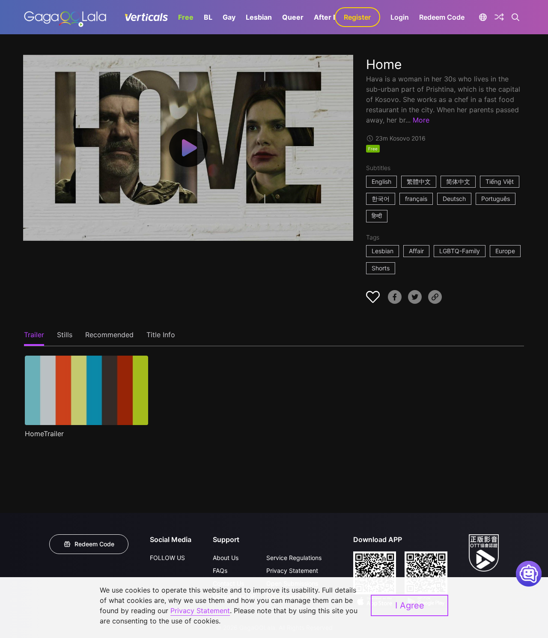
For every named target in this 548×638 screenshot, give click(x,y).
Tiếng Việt (499, 181)
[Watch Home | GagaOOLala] (65, 17)
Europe (505, 251)
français (416, 198)
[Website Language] (483, 17)
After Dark (331, 17)
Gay (229, 17)
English (381, 181)
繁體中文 (419, 181)
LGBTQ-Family (459, 251)
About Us (225, 557)
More (421, 120)
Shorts (381, 268)
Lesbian (259, 17)
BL (208, 17)
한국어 (381, 198)
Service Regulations (294, 557)
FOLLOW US (167, 557)
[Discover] (499, 17)
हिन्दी (377, 215)
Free (186, 17)
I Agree (409, 605)
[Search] (515, 17)
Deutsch (454, 198)
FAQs (220, 570)
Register (357, 17)
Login (399, 17)
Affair (416, 251)
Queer (293, 17)
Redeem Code (442, 17)
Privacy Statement (292, 570)
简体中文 (458, 181)
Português (495, 198)
